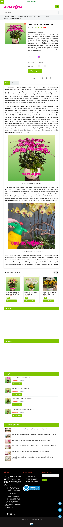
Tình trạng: (31, 62)
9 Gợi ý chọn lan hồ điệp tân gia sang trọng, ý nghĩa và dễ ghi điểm (30, 428)
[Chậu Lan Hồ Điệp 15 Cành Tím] (30, 78)
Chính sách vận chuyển (32, 475)
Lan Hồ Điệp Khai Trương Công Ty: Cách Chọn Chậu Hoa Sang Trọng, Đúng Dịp (34, 445)
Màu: (29, 56)
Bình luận (14, 83)
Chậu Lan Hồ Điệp (17, 16)
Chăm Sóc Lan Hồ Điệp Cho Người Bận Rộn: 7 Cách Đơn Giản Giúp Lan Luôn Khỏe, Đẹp (33, 457)
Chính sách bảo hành (31, 479)
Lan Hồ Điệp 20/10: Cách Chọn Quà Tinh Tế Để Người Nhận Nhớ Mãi (31, 440)
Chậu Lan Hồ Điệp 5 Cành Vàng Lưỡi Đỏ (23, 409)
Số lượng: (31, 66)
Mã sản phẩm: (32, 32)
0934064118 (33, 1)
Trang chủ (7, 16)
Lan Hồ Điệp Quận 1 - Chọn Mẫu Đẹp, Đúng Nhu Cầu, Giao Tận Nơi (30, 451)
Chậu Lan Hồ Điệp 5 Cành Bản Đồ (21, 377)
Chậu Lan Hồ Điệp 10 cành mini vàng (22, 398)
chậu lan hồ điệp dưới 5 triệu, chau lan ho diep (37, 16)
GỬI (45, 480)
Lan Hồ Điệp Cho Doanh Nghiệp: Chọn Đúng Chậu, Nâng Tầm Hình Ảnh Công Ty (34, 434)
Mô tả (6, 83)
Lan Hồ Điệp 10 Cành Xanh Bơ (20, 388)
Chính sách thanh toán (31, 478)
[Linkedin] (38, 78)
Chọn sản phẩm (35, 71)
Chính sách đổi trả (30, 476)
